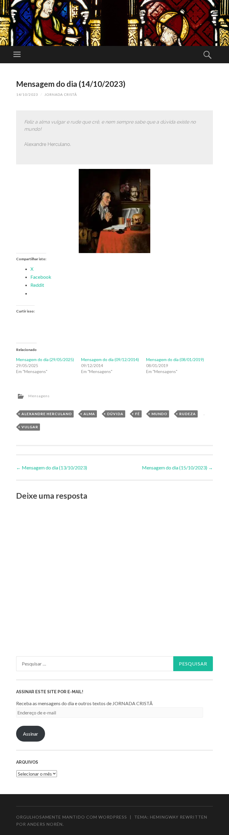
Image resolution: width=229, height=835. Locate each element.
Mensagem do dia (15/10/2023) (177, 467)
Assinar (30, 734)
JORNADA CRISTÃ (60, 94)
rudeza (187, 414)
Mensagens (39, 396)
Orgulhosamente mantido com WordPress (71, 816)
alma (89, 414)
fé (137, 414)
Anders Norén (45, 824)
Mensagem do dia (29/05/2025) (45, 359)
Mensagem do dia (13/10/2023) (51, 467)
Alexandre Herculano (46, 414)
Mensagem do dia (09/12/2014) (110, 359)
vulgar (29, 427)
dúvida (115, 414)
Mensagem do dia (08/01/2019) (175, 359)
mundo (159, 414)
